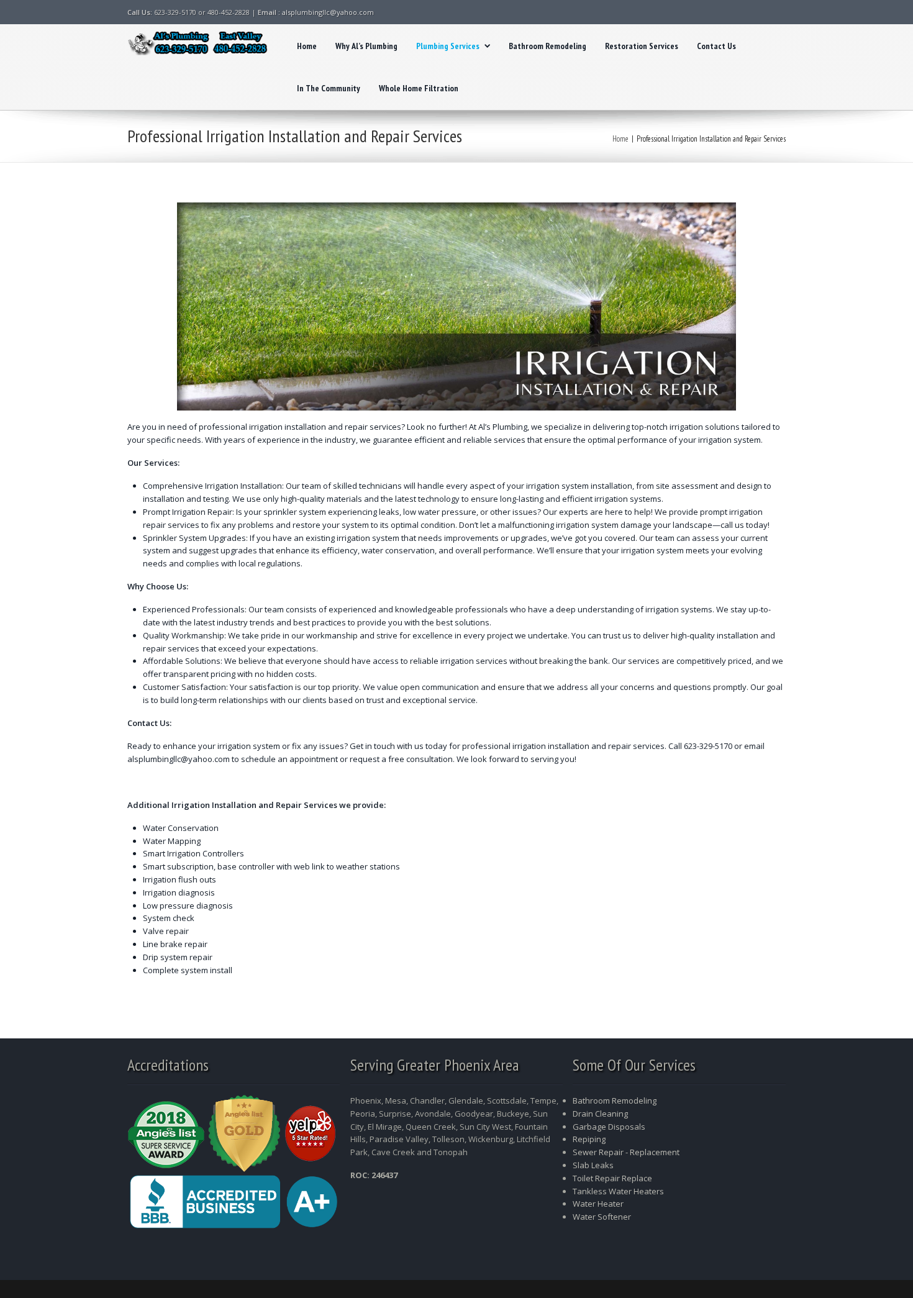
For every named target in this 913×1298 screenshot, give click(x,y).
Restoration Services (641, 46)
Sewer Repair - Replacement (626, 1152)
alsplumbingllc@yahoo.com (328, 12)
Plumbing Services (447, 46)
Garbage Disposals (609, 1126)
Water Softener (602, 1216)
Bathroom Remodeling (547, 46)
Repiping (589, 1139)
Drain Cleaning (600, 1113)
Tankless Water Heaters (618, 1191)
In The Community (328, 88)
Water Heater (599, 1203)
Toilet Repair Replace (612, 1178)
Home (307, 46)
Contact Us (716, 46)
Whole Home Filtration (418, 88)
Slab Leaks (593, 1165)
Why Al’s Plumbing (366, 46)
